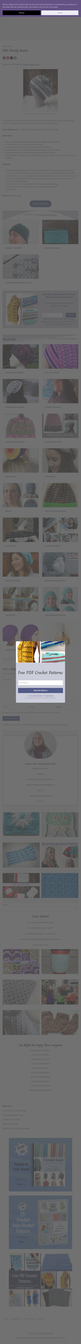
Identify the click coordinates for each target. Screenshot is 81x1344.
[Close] (62, 644)
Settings (21, 13)
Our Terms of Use (36, 695)
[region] (40, 8)
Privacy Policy (49, 695)
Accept (59, 13)
